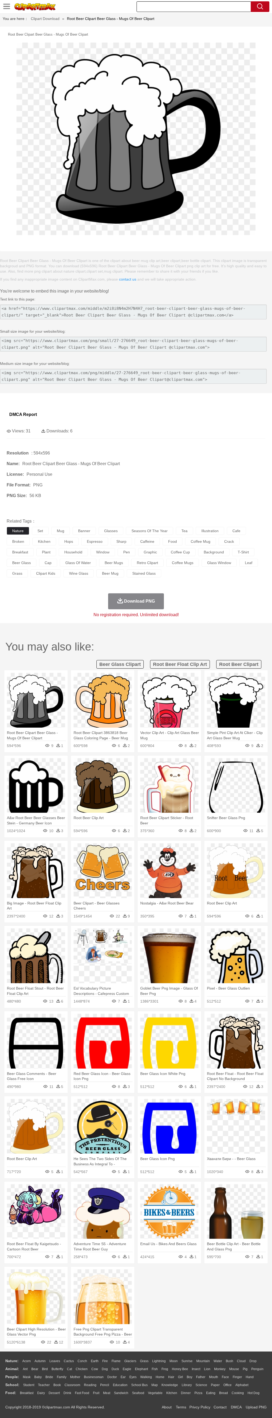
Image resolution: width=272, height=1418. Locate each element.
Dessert (54, 1393)
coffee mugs (182, 563)
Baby (38, 1377)
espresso (95, 541)
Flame (116, 1361)
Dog (105, 1369)
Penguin (257, 1369)
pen (126, 552)
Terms (181, 1407)
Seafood (138, 1393)
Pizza (198, 1393)
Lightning (159, 1361)
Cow (94, 1369)
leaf (248, 563)
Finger (237, 1377)
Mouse (234, 1369)
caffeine (147, 541)
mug (60, 531)
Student (28, 1385)
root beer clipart (238, 664)
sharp (121, 541)
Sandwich (121, 1393)
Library (187, 1385)
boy (189, 1377)
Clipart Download (45, 18)
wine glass (78, 573)
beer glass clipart (120, 664)
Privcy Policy (199, 1407)
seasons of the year (149, 531)
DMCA (236, 1407)
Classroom (72, 1385)
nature (18, 531)
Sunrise (187, 1361)
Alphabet (241, 1385)
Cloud (241, 1361)
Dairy (41, 1393)
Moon (173, 1361)
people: (12, 1377)
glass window (219, 563)
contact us (127, 279)
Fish (155, 1369)
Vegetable (155, 1393)
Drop (253, 1361)
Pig (245, 1369)
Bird (45, 1369)
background (214, 552)
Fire (105, 1361)
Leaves (54, 1361)
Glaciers (130, 1361)
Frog (165, 1369)
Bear (34, 1369)
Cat (69, 1369)
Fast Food (82, 1393)
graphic (150, 552)
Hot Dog (254, 1393)
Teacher (44, 1385)
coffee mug (200, 541)
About (167, 1407)
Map (154, 1385)
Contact (220, 1407)
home (160, 1377)
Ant (25, 1369)
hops (68, 541)
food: (10, 1393)
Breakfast (26, 1393)
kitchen (44, 541)
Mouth (213, 1377)
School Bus (139, 1385)
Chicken (82, 1369)
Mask (27, 1377)
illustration (210, 531)
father (200, 1377)
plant (46, 552)
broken (18, 541)
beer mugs (114, 563)
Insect (196, 1369)
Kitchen (171, 1393)
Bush (229, 1361)
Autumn (40, 1361)
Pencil (104, 1385)
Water (218, 1361)
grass (17, 573)
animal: (12, 1369)
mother (75, 1377)
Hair (171, 1377)
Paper (215, 1385)
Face (225, 1377)
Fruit (96, 1393)
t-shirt (243, 552)
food (172, 541)
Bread (223, 1393)
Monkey (220, 1369)
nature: (12, 1361)
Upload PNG (256, 1407)
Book (57, 1385)
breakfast (20, 552)
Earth (95, 1361)
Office (227, 1385)
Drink (67, 1393)
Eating (210, 1393)
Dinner (186, 1393)
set (40, 531)
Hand (250, 1377)
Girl (180, 1377)
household (73, 552)
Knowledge (170, 1385)
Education (120, 1385)
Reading (90, 1385)
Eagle (127, 1369)
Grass (144, 1361)
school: (12, 1385)
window (102, 552)
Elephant (141, 1369)
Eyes (133, 1377)
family (61, 1377)
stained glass (144, 573)
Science (201, 1385)
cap (48, 563)
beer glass (21, 563)
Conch (82, 1361)
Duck (115, 1369)
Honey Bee (180, 1369)
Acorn (26, 1361)
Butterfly (57, 1369)
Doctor (112, 1377)
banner (84, 531)
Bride (49, 1377)
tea (184, 531)
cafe (236, 531)
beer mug (110, 573)
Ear (123, 1377)
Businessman (94, 1377)
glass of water (78, 563)
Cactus (69, 1361)
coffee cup (180, 552)
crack (229, 541)
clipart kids (45, 573)
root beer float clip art (180, 664)
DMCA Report (23, 414)
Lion (207, 1369)
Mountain (203, 1361)
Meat (106, 1393)
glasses (111, 531)
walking (146, 1377)
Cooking (238, 1393)
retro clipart (147, 563)
